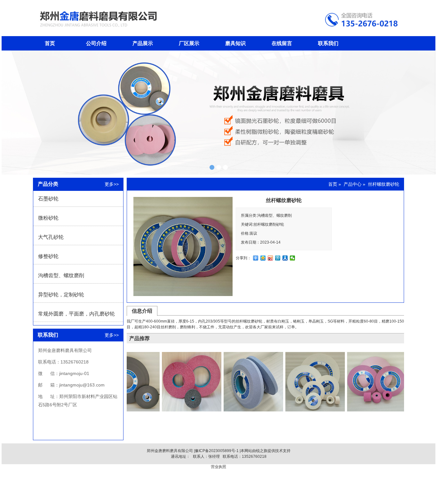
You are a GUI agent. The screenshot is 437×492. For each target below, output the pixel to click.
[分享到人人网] (285, 258)
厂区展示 (189, 43)
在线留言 (282, 43)
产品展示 (142, 43)
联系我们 (328, 43)
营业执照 (218, 467)
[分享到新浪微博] (270, 258)
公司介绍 (96, 43)
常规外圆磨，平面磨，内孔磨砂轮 (76, 313)
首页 (50, 43)
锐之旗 (261, 451)
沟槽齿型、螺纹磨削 (61, 275)
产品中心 (353, 184)
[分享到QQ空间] (263, 258)
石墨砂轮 (48, 198)
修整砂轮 (48, 256)
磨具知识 (235, 43)
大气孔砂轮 (51, 237)
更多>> (112, 184)
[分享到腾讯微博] (278, 258)
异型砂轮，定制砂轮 (61, 294)
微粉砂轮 (48, 218)
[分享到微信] (292, 258)
